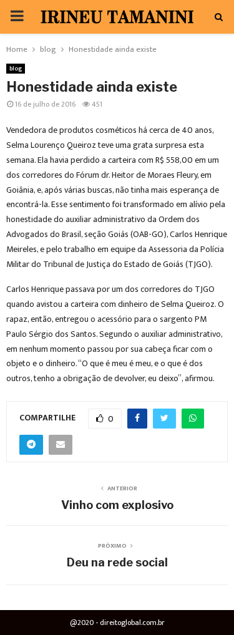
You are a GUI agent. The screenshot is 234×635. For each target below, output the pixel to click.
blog (15, 69)
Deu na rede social (117, 562)
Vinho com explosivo (117, 504)
